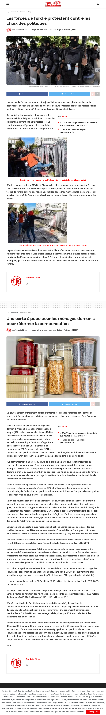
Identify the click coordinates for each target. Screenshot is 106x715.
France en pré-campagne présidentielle (73, 130)
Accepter (93, 712)
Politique (67, 30)
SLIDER (75, 30)
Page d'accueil (12, 12)
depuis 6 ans (37, 30)
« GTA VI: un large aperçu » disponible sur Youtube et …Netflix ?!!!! (78, 124)
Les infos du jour (26, 12)
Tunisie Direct (21, 30)
